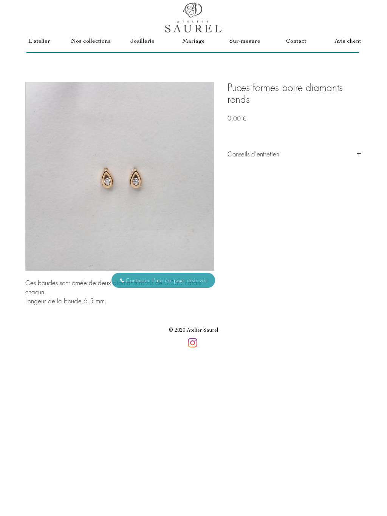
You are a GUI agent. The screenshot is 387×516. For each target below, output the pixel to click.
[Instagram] (192, 343)
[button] (90, 41)
